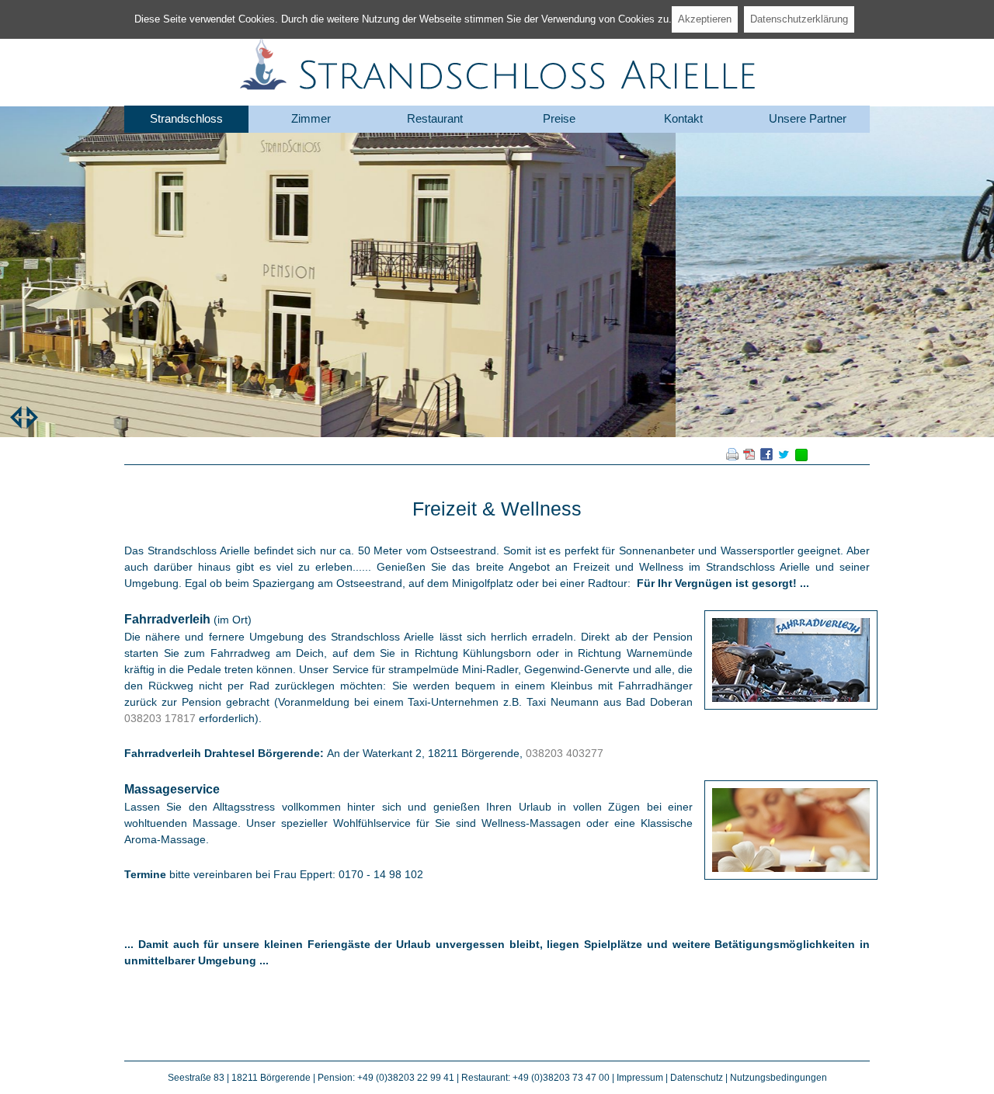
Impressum (640, 1077)
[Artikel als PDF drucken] (749, 456)
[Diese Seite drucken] (732, 456)
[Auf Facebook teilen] (766, 456)
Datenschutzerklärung (799, 19)
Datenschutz (696, 1077)
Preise (559, 118)
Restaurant (435, 118)
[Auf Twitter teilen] (783, 456)
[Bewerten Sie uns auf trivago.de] (801, 457)
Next (32, 417)
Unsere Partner (807, 118)
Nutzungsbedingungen (778, 1077)
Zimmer (311, 118)
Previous (16, 417)
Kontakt (683, 118)
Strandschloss (186, 118)
